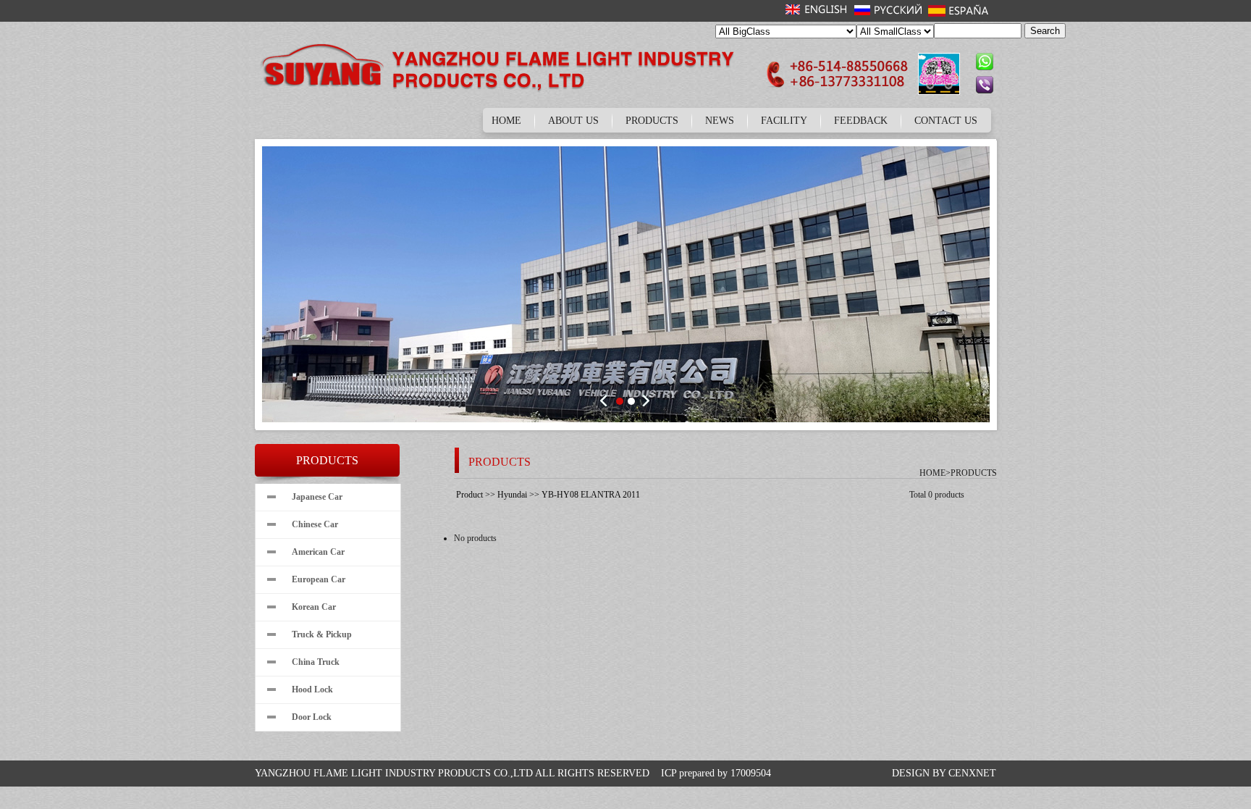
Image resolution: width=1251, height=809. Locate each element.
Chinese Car (315, 524)
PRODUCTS (652, 120)
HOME (506, 120)
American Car (318, 552)
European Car (318, 579)
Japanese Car (317, 497)
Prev (606, 400)
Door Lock (312, 717)
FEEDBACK (861, 120)
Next (645, 400)
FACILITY (784, 120)
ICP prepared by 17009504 (716, 773)
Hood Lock (312, 689)
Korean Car (314, 607)
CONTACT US (945, 120)
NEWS (719, 120)
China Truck (316, 662)
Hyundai (512, 495)
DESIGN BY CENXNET (944, 773)
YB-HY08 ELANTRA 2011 (591, 495)
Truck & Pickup (322, 634)
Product (469, 495)
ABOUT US (573, 120)
